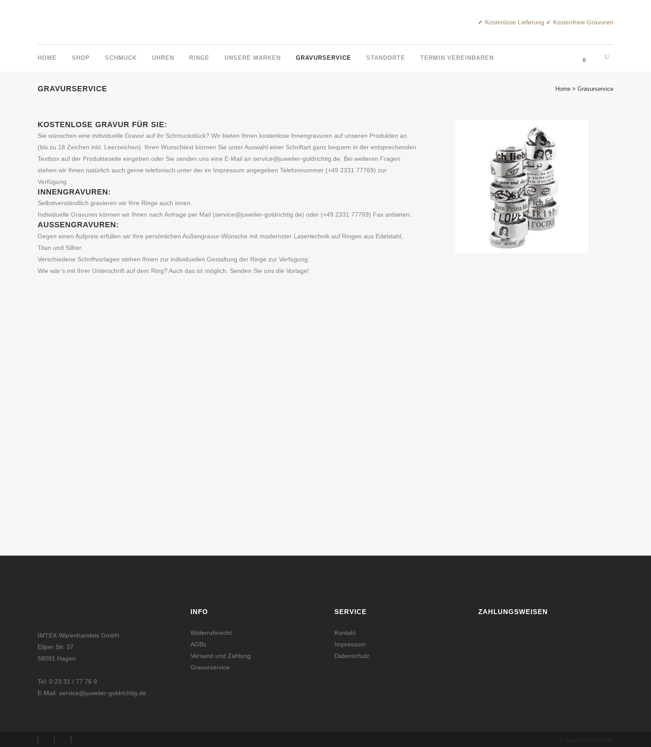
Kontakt (345, 632)
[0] (579, 58)
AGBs (198, 644)
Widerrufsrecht (211, 632)
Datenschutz (351, 655)
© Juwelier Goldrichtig (586, 740)
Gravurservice (210, 667)
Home (562, 89)
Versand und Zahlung (220, 655)
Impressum (350, 644)
